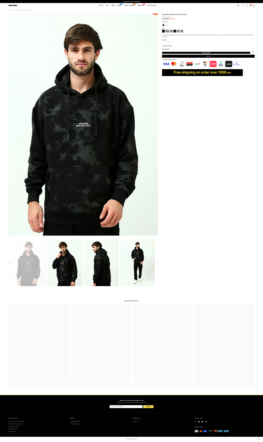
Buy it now (208, 56)
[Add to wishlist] (253, 52)
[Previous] (9, 263)
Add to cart (206, 52)
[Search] (243, 5)
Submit (148, 406)
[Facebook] (195, 421)
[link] (38, 385)
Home (9, 10)
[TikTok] (202, 421)
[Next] (157, 263)
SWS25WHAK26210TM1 (166, 17)
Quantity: (164, 40)
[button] (239, 5)
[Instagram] (198, 421)
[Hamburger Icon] (254, 6)
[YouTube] (206, 421)
